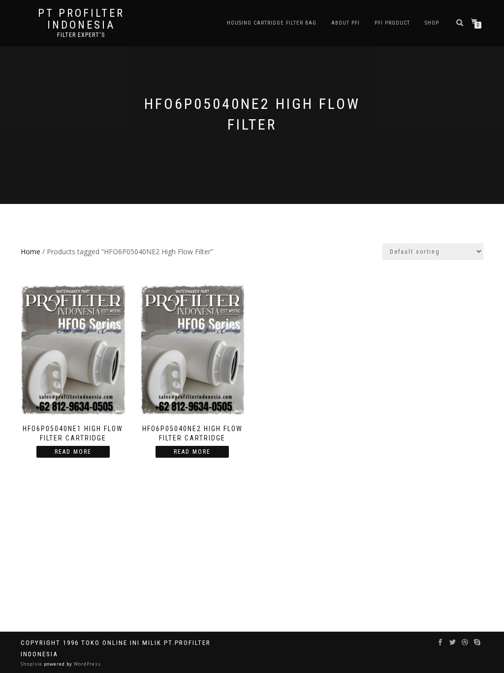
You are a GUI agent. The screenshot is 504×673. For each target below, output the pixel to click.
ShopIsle (32, 664)
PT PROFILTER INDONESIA (81, 19)
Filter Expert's (81, 35)
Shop (432, 23)
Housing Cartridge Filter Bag (271, 23)
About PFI (345, 23)
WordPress (86, 664)
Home (30, 251)
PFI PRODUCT (392, 23)
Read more (73, 451)
